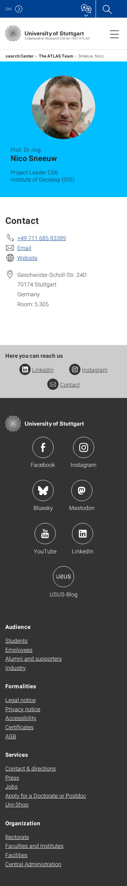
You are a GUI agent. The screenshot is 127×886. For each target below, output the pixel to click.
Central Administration (33, 864)
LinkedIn (43, 369)
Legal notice (20, 699)
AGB (10, 736)
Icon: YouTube (45, 533)
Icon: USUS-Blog (63, 576)
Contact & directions (30, 768)
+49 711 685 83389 (41, 238)
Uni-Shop (17, 804)
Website (27, 257)
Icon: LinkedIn (82, 533)
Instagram (95, 369)
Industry (15, 667)
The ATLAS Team (56, 56)
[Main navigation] (114, 33)
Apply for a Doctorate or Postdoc (45, 795)
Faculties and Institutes (34, 845)
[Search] (106, 8)
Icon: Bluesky (43, 490)
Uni (8, 8)
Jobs (11, 786)
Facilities (16, 854)
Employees (18, 649)
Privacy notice (22, 709)
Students (16, 640)
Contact (70, 384)
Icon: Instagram (83, 447)
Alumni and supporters (33, 658)
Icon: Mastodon (81, 490)
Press (12, 777)
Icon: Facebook (43, 447)
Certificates (19, 727)
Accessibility (20, 717)
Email (24, 247)
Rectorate (17, 836)
